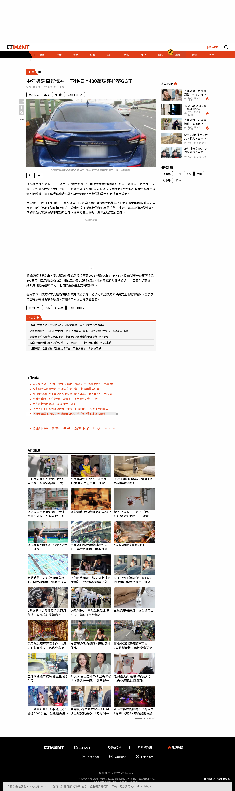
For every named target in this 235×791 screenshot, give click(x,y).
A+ (30, 175)
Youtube (120, 756)
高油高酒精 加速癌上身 (129, 545)
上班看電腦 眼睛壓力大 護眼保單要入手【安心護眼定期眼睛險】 (70, 413)
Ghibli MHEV (75, 94)
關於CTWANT (83, 747)
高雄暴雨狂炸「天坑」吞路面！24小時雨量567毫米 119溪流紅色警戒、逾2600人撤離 (79, 331)
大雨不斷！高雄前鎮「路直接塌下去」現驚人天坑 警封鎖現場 (65, 348)
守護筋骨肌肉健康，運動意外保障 (90, 645)
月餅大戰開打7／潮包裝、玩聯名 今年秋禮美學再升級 (65, 399)
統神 (178, 180)
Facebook (93, 756)
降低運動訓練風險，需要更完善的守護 (47, 547)
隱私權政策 (74, 786)
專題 (211, 54)
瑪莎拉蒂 (34, 94)
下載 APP (212, 47)
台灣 (199, 174)
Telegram (147, 756)
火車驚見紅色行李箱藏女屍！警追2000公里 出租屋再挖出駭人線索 (48, 711)
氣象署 (167, 180)
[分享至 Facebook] (21, 107)
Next (22, 119)
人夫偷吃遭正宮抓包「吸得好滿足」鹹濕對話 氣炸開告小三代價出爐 (74, 384)
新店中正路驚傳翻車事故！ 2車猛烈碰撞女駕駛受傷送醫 (133, 645)
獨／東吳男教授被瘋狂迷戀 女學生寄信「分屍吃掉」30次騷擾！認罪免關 (48, 514)
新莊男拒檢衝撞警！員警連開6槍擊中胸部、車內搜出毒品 (133, 711)
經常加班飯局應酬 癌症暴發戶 (91, 512)
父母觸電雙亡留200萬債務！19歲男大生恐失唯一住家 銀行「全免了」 (91, 481)
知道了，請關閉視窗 (218, 779)
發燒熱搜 (177, 747)
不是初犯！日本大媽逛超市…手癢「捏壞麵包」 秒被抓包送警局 (70, 409)
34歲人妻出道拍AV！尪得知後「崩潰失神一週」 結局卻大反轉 (91, 678)
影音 (194, 54)
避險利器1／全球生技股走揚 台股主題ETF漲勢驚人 (91, 612)
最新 (42, 54)
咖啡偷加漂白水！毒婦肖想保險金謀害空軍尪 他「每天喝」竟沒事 (72, 394)
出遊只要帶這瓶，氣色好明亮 (133, 610)
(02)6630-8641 (61, 428)
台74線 (59, 94)
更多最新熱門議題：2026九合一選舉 (54, 403)
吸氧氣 (167, 174)
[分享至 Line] (21, 101)
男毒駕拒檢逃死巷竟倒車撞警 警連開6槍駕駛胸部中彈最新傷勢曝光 (69, 336)
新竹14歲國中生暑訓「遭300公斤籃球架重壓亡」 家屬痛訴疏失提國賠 (133, 514)
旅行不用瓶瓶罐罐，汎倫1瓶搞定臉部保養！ (133, 481)
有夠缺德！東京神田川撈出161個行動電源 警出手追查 (47, 579)
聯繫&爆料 (114, 747)
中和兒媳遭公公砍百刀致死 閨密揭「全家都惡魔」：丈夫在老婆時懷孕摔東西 (47, 481)
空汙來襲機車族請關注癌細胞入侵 (47, 678)
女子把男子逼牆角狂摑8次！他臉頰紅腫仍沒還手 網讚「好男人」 (133, 579)
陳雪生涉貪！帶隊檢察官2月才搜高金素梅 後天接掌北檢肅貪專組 (67, 325)
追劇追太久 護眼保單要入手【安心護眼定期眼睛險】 (132, 678)
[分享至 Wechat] (21, 112)
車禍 (46, 94)
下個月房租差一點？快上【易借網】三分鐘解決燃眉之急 (90, 579)
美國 (188, 174)
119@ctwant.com (104, 428)
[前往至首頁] (18, 47)
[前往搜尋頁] (226, 47)
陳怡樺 (36, 87)
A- (38, 175)
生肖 (178, 174)
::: (30, 60)
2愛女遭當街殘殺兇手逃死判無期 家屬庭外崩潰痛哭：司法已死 (47, 612)
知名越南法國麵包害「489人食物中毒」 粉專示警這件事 (66, 388)
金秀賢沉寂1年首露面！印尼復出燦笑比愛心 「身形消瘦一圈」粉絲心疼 (90, 711)
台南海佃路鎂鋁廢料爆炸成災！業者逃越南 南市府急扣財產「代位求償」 (72, 342)
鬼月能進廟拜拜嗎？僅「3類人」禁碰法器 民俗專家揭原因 (47, 645)
